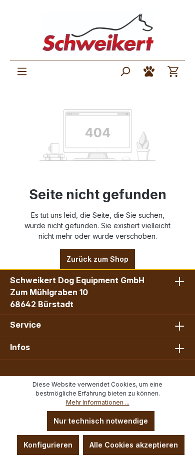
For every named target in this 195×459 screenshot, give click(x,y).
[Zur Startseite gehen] (97, 32)
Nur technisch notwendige (101, 421)
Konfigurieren (48, 445)
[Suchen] (125, 71)
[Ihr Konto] (149, 71)
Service (25, 325)
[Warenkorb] (173, 71)
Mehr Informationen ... (98, 402)
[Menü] (22, 71)
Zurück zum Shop (97, 259)
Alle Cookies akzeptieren (134, 445)
